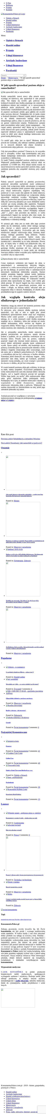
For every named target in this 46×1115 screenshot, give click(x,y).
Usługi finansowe (13, 29)
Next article (5, 443)
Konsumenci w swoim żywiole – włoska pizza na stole (21, 818)
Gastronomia (19, 823)
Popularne (6, 658)
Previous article (7, 439)
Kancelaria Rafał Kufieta (13, 794)
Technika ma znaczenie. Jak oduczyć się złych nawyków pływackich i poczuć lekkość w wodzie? (22, 601)
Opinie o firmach (12, 18)
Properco (8, 746)
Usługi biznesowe (13, 25)
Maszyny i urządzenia (22, 547)
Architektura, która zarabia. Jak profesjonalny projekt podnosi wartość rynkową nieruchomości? (25, 647)
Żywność (17, 689)
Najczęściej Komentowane (14, 732)
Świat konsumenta (21, 727)
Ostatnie (5, 447)
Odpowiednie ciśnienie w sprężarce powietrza (19, 698)
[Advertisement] (23, 1047)
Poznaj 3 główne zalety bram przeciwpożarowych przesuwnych (24, 875)
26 (39, 787)
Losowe (5, 804)
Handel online (11, 20)
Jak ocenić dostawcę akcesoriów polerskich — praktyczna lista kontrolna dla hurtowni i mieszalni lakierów (24, 495)
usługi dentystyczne (25, 919)
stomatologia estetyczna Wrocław (10, 919)
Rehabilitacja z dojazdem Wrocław (26, 439)
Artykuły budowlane (14, 27)
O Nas (8, 3)
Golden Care (9, 758)
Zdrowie (27, 561)
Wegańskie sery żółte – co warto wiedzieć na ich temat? (22, 684)
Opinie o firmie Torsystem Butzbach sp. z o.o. (19, 770)
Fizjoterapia (18, 561)
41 (39, 751)
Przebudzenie (10, 782)
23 (39, 799)
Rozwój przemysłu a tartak (14, 887)
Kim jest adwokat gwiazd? (14, 830)
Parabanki (10, 31)
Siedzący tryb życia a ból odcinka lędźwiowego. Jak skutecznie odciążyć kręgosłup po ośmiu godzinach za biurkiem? (24, 555)
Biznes (16, 501)
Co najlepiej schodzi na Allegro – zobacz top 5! (20, 672)
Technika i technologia (23, 880)
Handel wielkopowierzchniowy (18, 1096)
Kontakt (9, 10)
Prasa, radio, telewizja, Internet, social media (23, 1112)
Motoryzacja (13, 78)
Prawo (16, 835)
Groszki (8, 722)
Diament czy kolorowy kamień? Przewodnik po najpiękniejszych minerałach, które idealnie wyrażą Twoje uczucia (25, 541)
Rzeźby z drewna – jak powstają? (16, 710)
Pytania (9, 7)
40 (39, 763)
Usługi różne (11, 1101)
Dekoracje (18, 715)
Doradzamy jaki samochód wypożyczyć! (26, 443)
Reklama (9, 5)
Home (3, 78)
